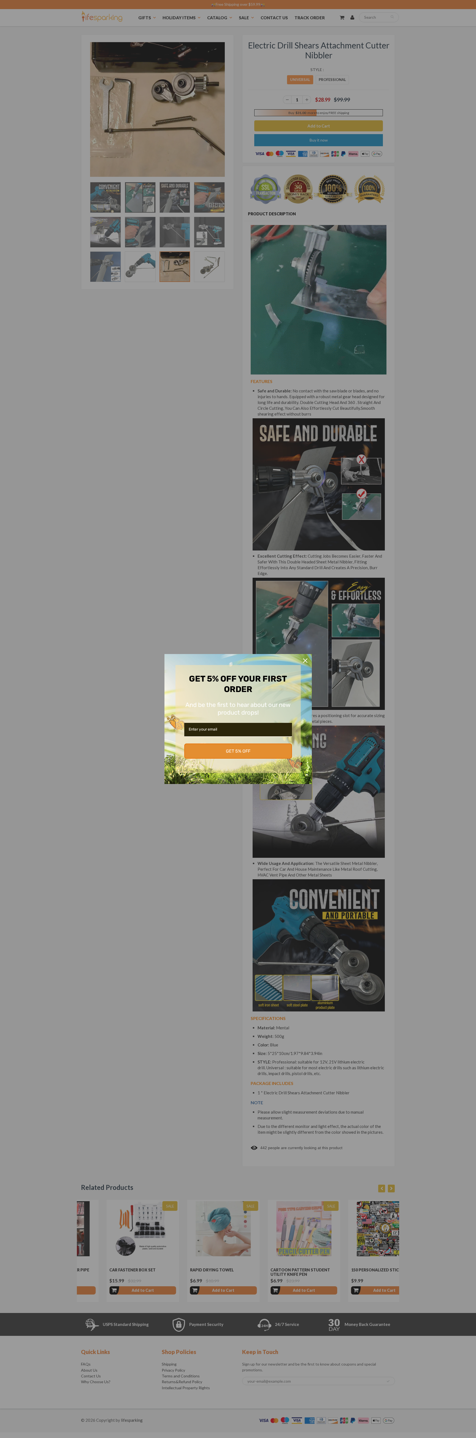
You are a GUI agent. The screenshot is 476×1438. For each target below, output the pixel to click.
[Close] (305, 660)
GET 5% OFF (238, 751)
